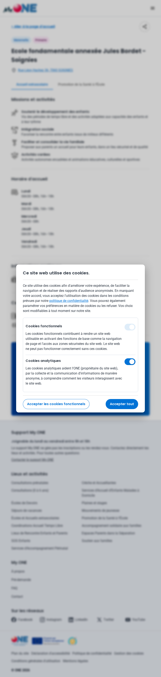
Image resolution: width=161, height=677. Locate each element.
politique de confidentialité (68, 301)
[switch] (130, 361)
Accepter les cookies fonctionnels (56, 404)
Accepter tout (122, 404)
